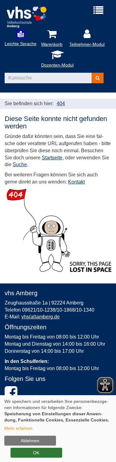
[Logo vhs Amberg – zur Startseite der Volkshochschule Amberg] (31, 16)
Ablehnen (30, 440)
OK (36, 452)
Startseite (52, 157)
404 (61, 103)
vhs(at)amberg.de (40, 316)
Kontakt (76, 181)
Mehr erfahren (18, 428)
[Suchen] (98, 78)
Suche (20, 164)
